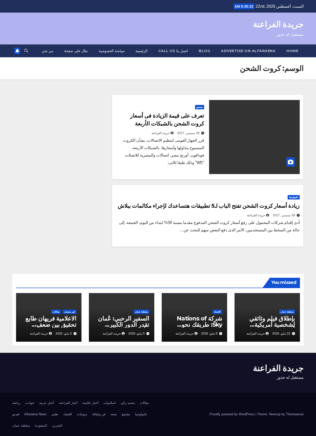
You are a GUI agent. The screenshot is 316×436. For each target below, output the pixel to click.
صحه (113, 414)
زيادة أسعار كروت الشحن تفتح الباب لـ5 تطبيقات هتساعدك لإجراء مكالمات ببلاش (209, 205)
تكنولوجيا (293, 197)
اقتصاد (217, 311)
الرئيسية (141, 51)
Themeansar (295, 414)
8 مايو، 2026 (209, 333)
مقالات (56, 311)
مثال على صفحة (76, 51)
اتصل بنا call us (173, 51)
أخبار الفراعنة (68, 403)
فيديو (15, 414)
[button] (26, 51)
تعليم (55, 414)
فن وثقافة (98, 414)
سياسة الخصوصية (112, 51)
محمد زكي (128, 403)
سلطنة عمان (287, 311)
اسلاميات (109, 403)
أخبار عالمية (90, 403)
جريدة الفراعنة (278, 24)
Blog (204, 51)
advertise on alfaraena (248, 51)
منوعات (82, 414)
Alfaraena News (35, 414)
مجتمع (200, 107)
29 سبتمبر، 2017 (188, 133)
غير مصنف (69, 311)
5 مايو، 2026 (136, 333)
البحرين (57, 425)
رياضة (16, 403)
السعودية (41, 425)
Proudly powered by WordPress (233, 414)
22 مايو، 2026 (281, 333)
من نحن (48, 51)
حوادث (29, 403)
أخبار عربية (46, 403)
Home (292, 51)
